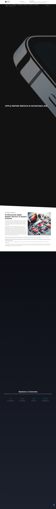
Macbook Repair (19, 4)
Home (6, 4)
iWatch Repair (30, 4)
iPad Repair (25, 4)
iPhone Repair (14, 4)
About (9, 4)
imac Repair (36, 4)
